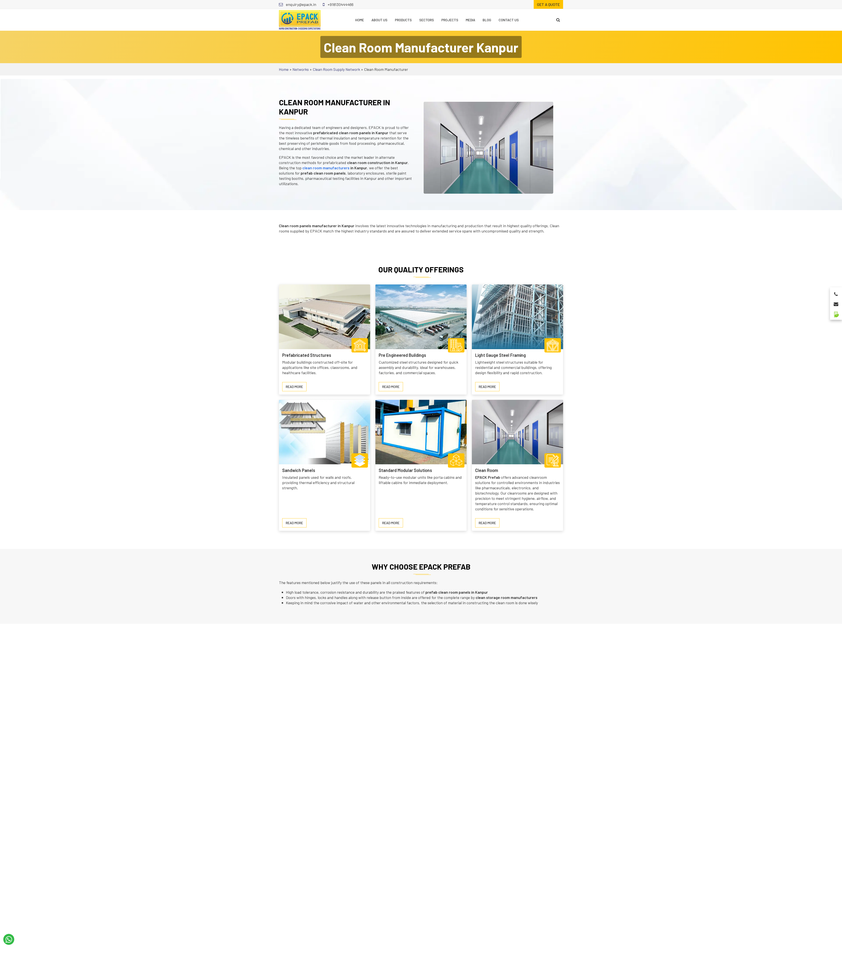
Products (403, 20)
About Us (379, 20)
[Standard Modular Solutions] (421, 431)
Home (359, 20)
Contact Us (509, 20)
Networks (301, 69)
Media (470, 20)
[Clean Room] (517, 431)
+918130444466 (340, 4)
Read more (296, 387)
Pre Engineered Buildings (402, 355)
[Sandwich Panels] (324, 431)
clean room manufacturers (326, 167)
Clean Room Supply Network (336, 69)
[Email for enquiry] (836, 303)
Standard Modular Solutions (405, 470)
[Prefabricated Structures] (324, 316)
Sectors (426, 20)
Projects (449, 20)
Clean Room (486, 470)
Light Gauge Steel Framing (500, 355)
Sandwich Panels (298, 470)
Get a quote (548, 4)
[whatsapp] (8, 939)
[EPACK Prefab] (300, 19)
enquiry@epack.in (300, 4)
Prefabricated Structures (306, 355)
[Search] (558, 20)
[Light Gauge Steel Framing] (517, 316)
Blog (487, 20)
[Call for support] (836, 293)
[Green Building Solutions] (836, 313)
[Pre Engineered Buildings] (421, 316)
